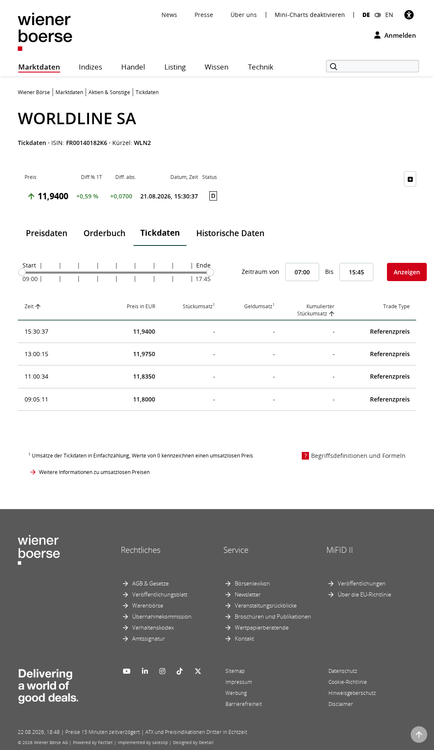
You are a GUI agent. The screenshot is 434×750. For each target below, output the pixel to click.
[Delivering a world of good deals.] (48, 684)
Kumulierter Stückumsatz (315, 310)
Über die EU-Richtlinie (364, 594)
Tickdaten (160, 232)
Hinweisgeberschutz (352, 693)
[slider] (22, 272)
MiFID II (339, 549)
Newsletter (248, 594)
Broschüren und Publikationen (273, 616)
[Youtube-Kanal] (127, 671)
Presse (204, 15)
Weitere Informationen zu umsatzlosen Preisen (94, 472)
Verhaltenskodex (153, 627)
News (169, 15)
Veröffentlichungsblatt (159, 594)
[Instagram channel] (162, 671)
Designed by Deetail (193, 742)
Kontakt (244, 638)
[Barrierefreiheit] (409, 14)
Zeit (29, 306)
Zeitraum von (260, 272)
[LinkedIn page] (145, 671)
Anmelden (399, 35)
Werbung (236, 693)
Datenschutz (342, 671)
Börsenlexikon (252, 583)
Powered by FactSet (93, 742)
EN (389, 15)
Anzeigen (407, 272)
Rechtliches (141, 549)
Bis (329, 272)
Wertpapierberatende (262, 627)
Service (235, 549)
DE (366, 15)
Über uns (244, 15)
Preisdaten (46, 233)
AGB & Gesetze (150, 583)
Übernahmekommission (162, 616)
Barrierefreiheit (243, 704)
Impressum (238, 682)
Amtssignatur (148, 638)
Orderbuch (104, 233)
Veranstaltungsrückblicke (266, 605)
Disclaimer (340, 704)
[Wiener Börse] (45, 31)
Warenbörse (147, 605)
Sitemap (235, 671)
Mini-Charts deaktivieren (310, 15)
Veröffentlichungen (362, 583)
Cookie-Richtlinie (347, 682)
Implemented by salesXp (143, 742)
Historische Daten (230, 233)
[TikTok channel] (180, 671)
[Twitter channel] (198, 671)
